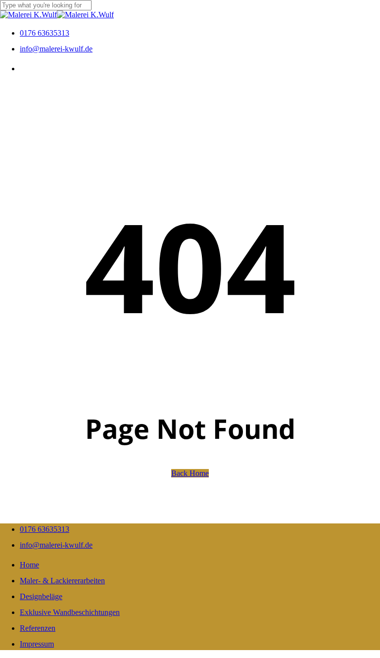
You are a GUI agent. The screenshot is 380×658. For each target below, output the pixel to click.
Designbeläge (41, 596)
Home (29, 565)
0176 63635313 (44, 529)
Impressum (37, 644)
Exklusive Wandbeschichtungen (70, 612)
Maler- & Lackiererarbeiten (62, 580)
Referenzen (37, 628)
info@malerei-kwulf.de (56, 545)
